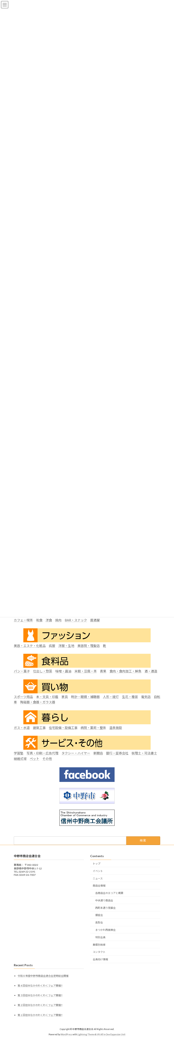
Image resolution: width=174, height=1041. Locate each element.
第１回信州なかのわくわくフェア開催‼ (40, 1015)
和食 (39, 620)
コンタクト (99, 952)
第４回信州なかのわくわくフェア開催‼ (40, 985)
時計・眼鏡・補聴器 (85, 697)
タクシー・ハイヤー (76, 753)
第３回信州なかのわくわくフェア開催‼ (40, 995)
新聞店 (98, 753)
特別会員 (100, 937)
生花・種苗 (130, 697)
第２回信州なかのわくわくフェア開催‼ (40, 1005)
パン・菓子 (22, 671)
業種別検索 (99, 944)
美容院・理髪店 (88, 646)
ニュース (98, 878)
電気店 (146, 697)
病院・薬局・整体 (93, 728)
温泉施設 (115, 728)
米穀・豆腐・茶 (85, 671)
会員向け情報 (100, 959)
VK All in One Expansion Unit (111, 1034)
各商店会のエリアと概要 (109, 893)
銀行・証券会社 (117, 753)
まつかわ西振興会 (105, 929)
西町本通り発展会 (105, 907)
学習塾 (18, 753)
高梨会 (99, 922)
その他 (47, 759)
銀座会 (99, 915)
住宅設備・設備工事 (63, 728)
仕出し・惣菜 (42, 671)
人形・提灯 (111, 697)
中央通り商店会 (104, 900)
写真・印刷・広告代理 (42, 753)
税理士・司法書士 (144, 753)
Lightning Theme (86, 1034)
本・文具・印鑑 (47, 697)
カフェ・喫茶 (23, 620)
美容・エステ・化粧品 (30, 646)
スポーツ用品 (23, 697)
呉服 (52, 646)
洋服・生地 (66, 646)
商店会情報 (99, 885)
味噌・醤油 (63, 671)
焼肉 (58, 620)
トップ (96, 863)
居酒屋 (95, 620)
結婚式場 (20, 759)
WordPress (66, 1034)
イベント (98, 871)
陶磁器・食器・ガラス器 (37, 702)
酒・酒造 (151, 671)
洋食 (49, 620)
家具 (65, 697)
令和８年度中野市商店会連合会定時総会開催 (43, 975)
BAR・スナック (76, 620)
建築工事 (39, 728)
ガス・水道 (22, 728)
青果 (103, 671)
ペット (34, 759)
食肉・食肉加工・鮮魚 (125, 671)
